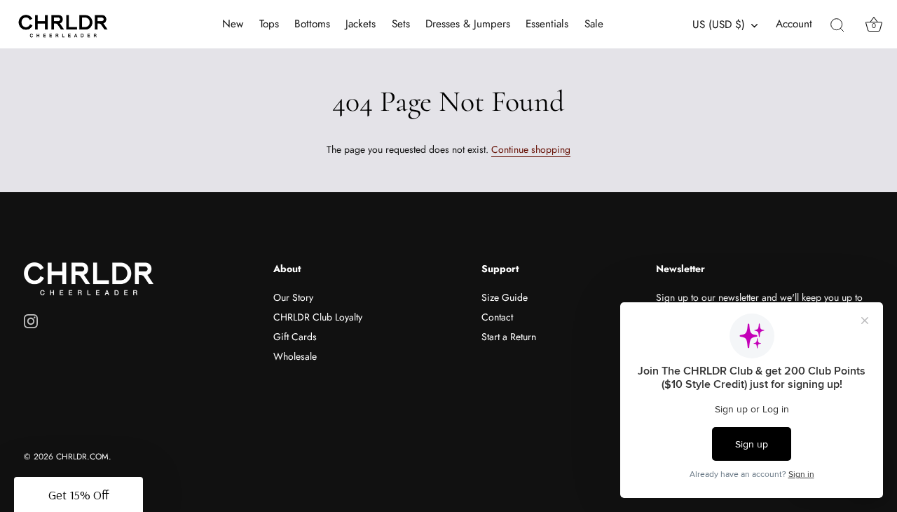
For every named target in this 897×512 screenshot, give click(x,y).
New (232, 24)
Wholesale (295, 356)
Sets (401, 24)
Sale (593, 24)
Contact (497, 317)
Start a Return (508, 337)
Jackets (360, 24)
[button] (78, 494)
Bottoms (312, 24)
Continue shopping (530, 149)
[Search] (837, 24)
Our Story (293, 297)
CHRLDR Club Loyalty (317, 317)
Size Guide (504, 297)
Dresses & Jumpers (467, 24)
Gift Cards (295, 337)
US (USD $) (718, 25)
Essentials (547, 24)
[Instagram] (31, 321)
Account (794, 24)
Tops (269, 24)
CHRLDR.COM (82, 456)
